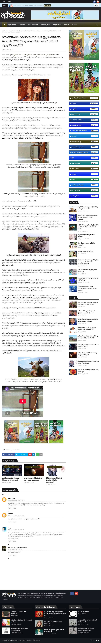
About (9, 1)
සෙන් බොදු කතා (82, 163)
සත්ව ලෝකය (82, 168)
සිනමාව (82, 179)
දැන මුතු (82, 103)
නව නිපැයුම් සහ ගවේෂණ (13, 31)
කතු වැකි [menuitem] (66, 24)
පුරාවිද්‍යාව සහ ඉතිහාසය (82, 147)
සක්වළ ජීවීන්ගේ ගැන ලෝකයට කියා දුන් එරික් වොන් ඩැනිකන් (88, 320)
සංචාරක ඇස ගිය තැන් (82, 185)
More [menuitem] (74, 24)
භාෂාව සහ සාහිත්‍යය (82, 120)
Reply (9, 508)
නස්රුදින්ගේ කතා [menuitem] (33, 24)
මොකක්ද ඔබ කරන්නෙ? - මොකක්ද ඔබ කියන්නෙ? (87, 621)
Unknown (11, 498)
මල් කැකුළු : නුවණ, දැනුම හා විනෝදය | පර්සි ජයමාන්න (26, 640)
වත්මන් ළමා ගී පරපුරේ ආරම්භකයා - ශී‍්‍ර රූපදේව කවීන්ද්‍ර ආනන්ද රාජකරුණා (87, 217)
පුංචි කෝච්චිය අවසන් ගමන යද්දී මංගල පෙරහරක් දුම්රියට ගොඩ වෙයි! (88, 337)
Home (3, 1)
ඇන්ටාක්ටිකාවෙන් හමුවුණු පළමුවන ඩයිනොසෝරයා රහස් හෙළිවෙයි (88, 303)
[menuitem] (4, 24)
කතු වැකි (82, 109)
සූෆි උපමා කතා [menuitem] (57, 24)
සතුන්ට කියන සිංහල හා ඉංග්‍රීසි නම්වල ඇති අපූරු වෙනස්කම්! (88, 208)
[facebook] (94, 1)
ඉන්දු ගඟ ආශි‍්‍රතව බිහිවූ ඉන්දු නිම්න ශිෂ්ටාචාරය (87, 270)
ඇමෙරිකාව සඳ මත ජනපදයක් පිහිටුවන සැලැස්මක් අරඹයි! (11, 479)
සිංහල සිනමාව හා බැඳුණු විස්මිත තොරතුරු (86, 244)
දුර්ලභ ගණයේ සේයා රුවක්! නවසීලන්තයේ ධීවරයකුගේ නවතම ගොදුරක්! (87, 288)
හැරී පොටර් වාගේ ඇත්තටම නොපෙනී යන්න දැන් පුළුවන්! (33, 55)
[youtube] (98, 1)
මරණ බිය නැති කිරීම (83, 611)
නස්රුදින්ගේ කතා (82, 125)
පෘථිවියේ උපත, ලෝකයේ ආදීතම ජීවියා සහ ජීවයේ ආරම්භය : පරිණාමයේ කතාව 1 (88, 227)
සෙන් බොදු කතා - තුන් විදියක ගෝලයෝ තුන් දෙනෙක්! (86, 629)
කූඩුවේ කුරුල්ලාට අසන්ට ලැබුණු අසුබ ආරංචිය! (21, 621)
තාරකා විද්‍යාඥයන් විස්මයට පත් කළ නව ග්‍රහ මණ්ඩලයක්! (33, 479)
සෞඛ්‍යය (82, 174)
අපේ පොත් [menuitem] (22, 24)
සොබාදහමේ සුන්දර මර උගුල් (85, 251)
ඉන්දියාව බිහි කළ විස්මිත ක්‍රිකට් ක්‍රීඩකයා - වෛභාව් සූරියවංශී (86, 312)
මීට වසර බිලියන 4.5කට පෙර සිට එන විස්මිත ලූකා (88, 370)
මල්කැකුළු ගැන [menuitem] (12, 24)
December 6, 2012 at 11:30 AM (17, 500)
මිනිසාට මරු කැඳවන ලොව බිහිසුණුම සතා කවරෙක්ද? (28, 5)
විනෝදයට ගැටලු (82, 141)
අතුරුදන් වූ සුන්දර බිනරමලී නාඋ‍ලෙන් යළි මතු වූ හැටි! (88, 279)
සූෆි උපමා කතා (82, 190)
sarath (10, 514)
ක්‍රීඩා (82, 158)
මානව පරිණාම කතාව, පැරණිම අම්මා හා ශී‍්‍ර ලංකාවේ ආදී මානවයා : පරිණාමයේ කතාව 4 (88, 262)
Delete (14, 508)
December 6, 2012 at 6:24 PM (16, 530)
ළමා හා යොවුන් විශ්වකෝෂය (82, 130)
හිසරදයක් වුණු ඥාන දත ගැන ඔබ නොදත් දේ (53, 622)
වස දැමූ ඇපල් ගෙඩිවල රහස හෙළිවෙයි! (18, 612)
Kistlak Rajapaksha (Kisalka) (17, 547)
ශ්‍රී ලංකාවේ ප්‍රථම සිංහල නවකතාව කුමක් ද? (87, 236)
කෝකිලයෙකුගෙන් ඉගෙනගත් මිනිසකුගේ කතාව (19, 629)
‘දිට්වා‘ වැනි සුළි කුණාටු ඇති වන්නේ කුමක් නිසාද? (54, 631)
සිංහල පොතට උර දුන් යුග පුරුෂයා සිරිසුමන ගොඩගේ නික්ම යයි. (87, 328)
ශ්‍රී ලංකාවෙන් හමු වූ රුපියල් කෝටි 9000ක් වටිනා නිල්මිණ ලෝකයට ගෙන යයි (55, 613)
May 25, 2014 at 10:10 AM (15, 549)
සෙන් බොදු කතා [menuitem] (45, 24)
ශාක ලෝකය (82, 196)
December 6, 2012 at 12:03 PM (17, 516)
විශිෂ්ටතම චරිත (82, 114)
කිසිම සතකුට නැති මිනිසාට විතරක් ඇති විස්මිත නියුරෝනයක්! (54, 480)
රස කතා (82, 136)
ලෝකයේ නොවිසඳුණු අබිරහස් (82, 152)
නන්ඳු (9, 528)
